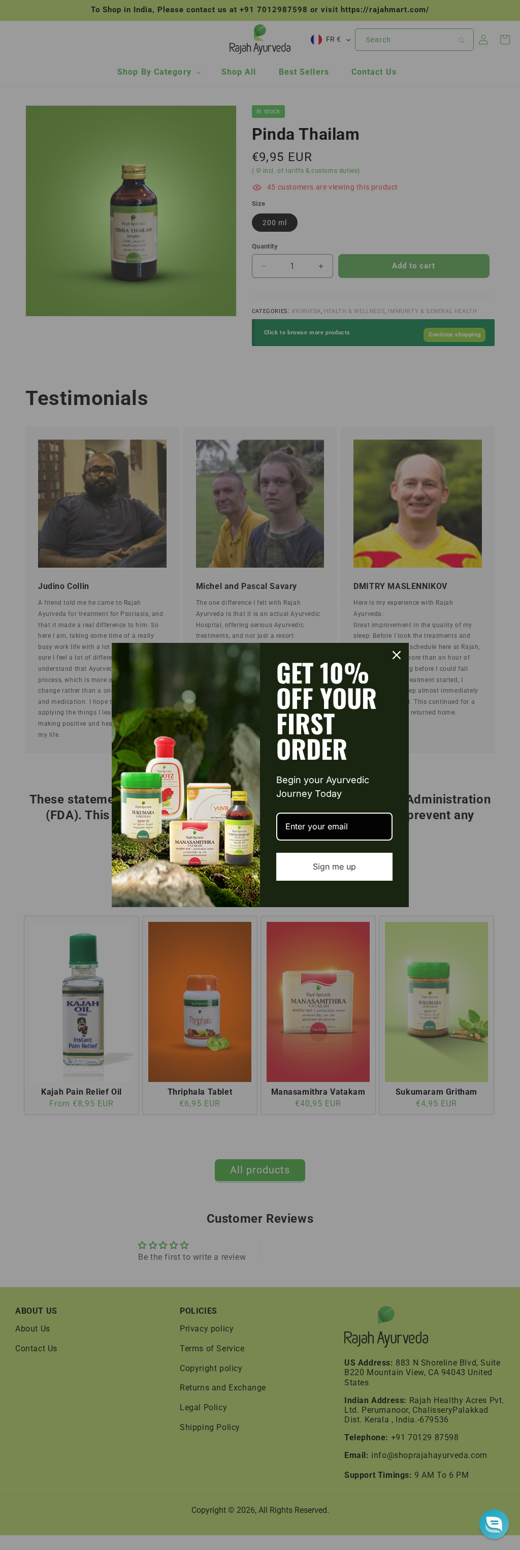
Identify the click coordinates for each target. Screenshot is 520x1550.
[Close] (396, 655)
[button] (494, 1524)
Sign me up (334, 866)
